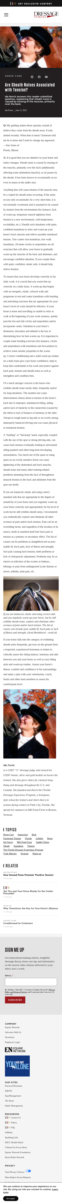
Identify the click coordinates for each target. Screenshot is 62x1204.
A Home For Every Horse (16, 1147)
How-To (7, 906)
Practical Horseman (13, 1086)
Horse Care (9, 920)
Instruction (10, 872)
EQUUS (8, 1091)
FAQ (13, 1127)
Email (9, 975)
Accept (10, 1198)
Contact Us (16, 1117)
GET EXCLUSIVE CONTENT (35, 3)
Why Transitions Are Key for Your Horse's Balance (30, 908)
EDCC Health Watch (14, 1142)
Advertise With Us (13, 1032)
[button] (32, 77)
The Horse (9, 1100)
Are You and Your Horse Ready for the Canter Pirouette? (28, 892)
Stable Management (14, 1105)
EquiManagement (13, 1096)
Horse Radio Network (14, 1157)
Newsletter (9, 1037)
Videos (14, 1122)
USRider (9, 1132)
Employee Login (12, 1042)
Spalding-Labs (11, 1137)
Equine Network (12, 1027)
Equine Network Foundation (17, 1152)
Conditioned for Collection (18, 923)
